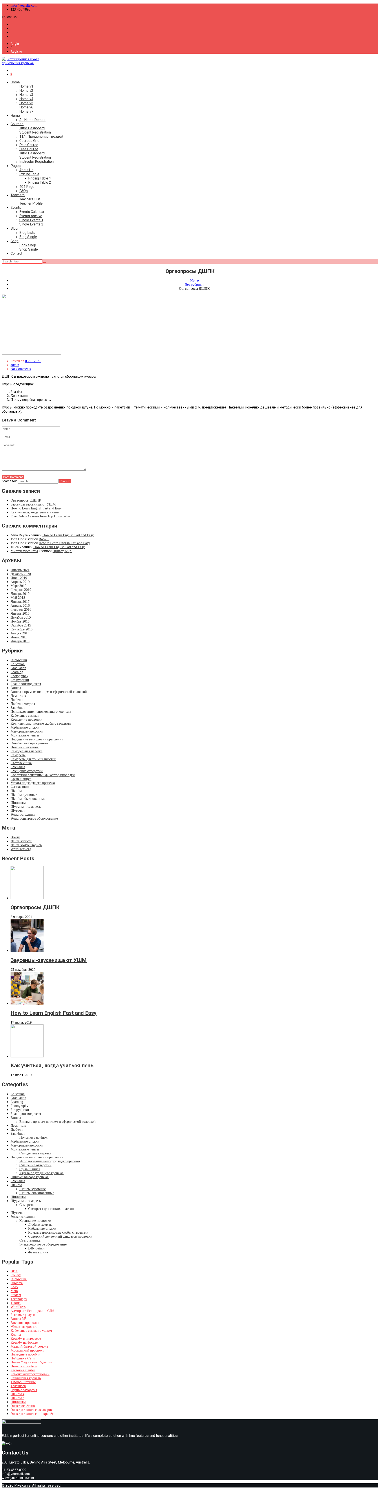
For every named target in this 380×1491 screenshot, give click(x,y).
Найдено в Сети (23, 1358)
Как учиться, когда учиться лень (35, 512)
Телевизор (18, 1386)
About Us (26, 170)
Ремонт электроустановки (30, 1374)
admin (15, 365)
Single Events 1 (31, 220)
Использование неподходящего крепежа (41, 711)
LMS (14, 1287)
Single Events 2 (31, 224)
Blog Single (28, 237)
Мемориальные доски (27, 731)
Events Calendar (31, 212)
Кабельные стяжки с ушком (31, 1330)
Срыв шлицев (21, 779)
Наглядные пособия (25, 1354)
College (16, 1275)
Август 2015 (20, 633)
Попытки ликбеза (24, 1366)
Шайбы (16, 791)
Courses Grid (29, 141)
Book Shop (27, 245)
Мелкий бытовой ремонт (29, 1346)
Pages (16, 166)
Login (15, 44)
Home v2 (26, 90)
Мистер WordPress (24, 551)
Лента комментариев (26, 845)
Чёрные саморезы (24, 1390)
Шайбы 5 (17, 1398)
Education (18, 664)
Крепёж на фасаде (24, 1342)
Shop (14, 241)
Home (15, 82)
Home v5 (26, 103)
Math (14, 1291)
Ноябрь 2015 (20, 621)
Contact (16, 253)
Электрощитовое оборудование (34, 818)
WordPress (18, 1307)
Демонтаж (18, 696)
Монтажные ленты (25, 735)
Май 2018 (18, 597)
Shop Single (28, 249)
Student (16, 1295)
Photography (19, 676)
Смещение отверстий (27, 771)
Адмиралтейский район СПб (32, 1311)
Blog (14, 228)
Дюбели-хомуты (23, 703)
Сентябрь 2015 (22, 629)
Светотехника (21, 763)
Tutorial (16, 1303)
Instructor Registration (36, 161)
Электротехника (23, 814)
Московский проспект (27, 1350)
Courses (17, 124)
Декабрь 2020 (21, 574)
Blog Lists (27, 233)
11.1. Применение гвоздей (41, 136)
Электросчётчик (23, 1406)
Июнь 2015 (19, 637)
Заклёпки (18, 707)
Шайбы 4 (17, 1394)
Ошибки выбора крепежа (30, 743)
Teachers (18, 195)
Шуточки (18, 810)
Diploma (17, 1283)
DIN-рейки (19, 660)
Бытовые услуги (23, 1315)
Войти (15, 837)
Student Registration (35, 132)
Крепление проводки (26, 719)
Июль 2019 (19, 578)
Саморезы (18, 755)
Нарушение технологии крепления (37, 739)
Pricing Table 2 (39, 182)
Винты (16, 688)
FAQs (23, 191)
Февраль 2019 (21, 590)
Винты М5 (19, 1319)
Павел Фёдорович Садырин (31, 1362)
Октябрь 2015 (21, 625)
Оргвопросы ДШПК (26, 500)
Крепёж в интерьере (26, 1338)
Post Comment (13, 477)
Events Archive (30, 216)
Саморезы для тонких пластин (33, 759)
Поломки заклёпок (25, 747)
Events (16, 207)
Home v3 (26, 95)
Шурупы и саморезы (26, 806)
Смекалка (18, 767)
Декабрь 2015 (21, 617)
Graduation (18, 668)
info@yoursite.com (24, 5)
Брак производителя (26, 684)
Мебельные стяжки (25, 727)
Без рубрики (20, 680)
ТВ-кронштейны (23, 1382)
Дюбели (17, 700)
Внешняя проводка (25, 1322)
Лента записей (21, 841)
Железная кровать (24, 1326)
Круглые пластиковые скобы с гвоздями (41, 723)
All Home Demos (32, 120)
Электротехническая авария (32, 1410)
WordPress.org (21, 849)
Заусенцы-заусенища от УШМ (33, 504)
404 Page (26, 187)
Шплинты (18, 802)
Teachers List (29, 199)
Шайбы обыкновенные (28, 798)
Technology (19, 1299)
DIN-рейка (19, 1279)
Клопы (16, 1334)
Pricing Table (29, 174)
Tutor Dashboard (32, 128)
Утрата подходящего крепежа (33, 783)
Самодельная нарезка (26, 751)
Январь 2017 (20, 601)
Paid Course (28, 145)
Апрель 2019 (20, 582)
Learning (17, 672)
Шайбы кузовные (24, 795)
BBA (14, 1271)
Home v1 (26, 86)
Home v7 (26, 111)
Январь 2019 (20, 593)
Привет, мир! (62, 551)
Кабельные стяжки (25, 715)
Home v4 (26, 99)
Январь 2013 (20, 641)
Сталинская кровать (26, 1378)
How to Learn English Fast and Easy (36, 508)
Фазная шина (20, 787)
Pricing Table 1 (39, 178)
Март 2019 (18, 586)
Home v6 (26, 107)
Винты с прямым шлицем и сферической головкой (49, 692)
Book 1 (44, 539)
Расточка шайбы (23, 1370)
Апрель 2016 (20, 605)
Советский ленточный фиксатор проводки (43, 775)
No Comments (21, 369)
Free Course (28, 149)
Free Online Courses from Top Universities (40, 516)
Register (16, 51)
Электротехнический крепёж (32, 1414)
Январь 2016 (20, 613)
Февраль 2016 (21, 609)
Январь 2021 (20, 570)
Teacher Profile (31, 203)
